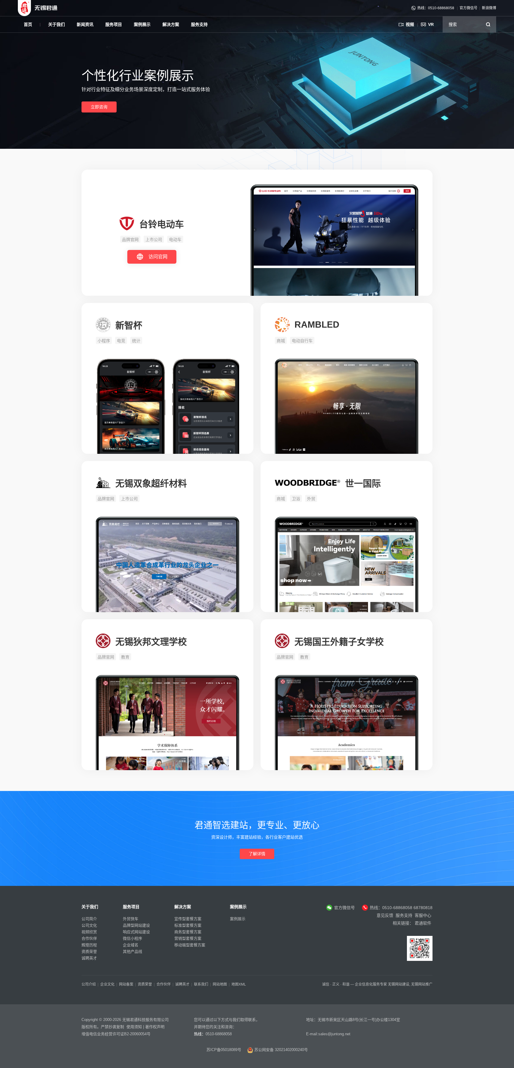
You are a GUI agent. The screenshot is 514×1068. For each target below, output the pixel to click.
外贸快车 (130, 919)
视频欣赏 (89, 932)
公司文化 (89, 925)
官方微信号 (468, 8)
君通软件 (423, 923)
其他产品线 (132, 951)
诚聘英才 (89, 958)
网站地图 (220, 984)
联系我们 (201, 984)
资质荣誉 (89, 951)
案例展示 (142, 24)
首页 (28, 24)
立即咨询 (99, 106)
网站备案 (126, 984)
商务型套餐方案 (187, 932)
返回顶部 (499, 1018)
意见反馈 (385, 915)
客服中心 (423, 915)
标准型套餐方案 (187, 925)
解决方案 (170, 24)
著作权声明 (154, 1027)
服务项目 (113, 24)
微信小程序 (132, 938)
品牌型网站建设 (136, 925)
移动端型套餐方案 (189, 945)
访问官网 (157, 256)
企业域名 (130, 945)
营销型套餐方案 (187, 938)
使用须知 (134, 1027)
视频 (410, 24)
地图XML (238, 984)
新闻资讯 (85, 24)
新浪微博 (489, 8)
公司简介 (89, 919)
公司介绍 (89, 984)
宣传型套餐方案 (187, 919)
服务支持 (199, 24)
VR (431, 24)
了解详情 (257, 853)
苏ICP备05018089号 (223, 1049)
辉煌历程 (89, 945)
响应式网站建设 (136, 932)
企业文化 (107, 984)
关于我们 (56, 24)
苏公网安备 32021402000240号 (280, 1049)
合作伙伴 (89, 938)
